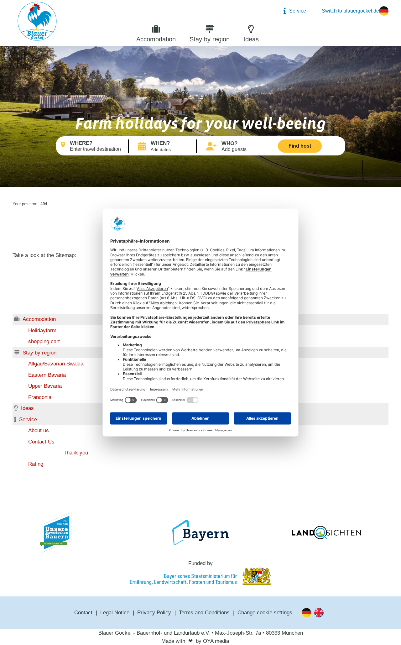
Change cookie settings (264, 613)
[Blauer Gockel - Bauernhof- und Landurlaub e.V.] (37, 22)
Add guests (234, 149)
